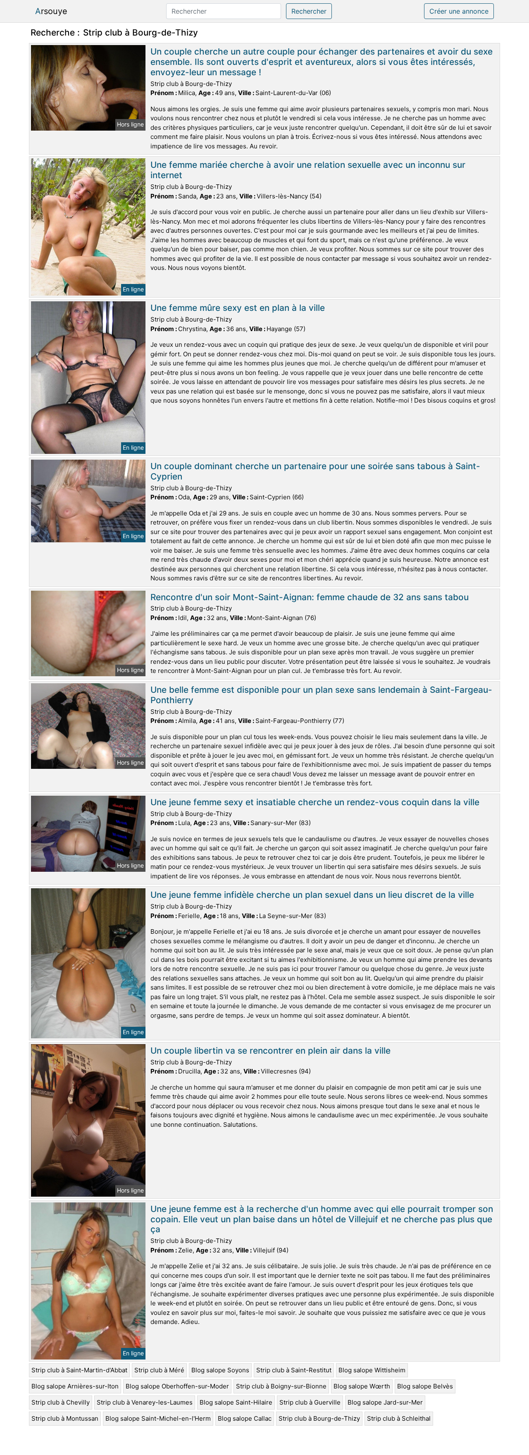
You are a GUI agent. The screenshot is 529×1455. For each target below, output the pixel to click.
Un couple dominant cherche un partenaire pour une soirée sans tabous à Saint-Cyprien (315, 471)
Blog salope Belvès (425, 1386)
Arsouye (51, 11)
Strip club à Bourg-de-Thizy (319, 1418)
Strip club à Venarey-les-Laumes (145, 1402)
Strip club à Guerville (310, 1402)
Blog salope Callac (245, 1418)
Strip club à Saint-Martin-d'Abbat (79, 1370)
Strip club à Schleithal (399, 1418)
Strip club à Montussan (64, 1418)
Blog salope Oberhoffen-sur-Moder (177, 1386)
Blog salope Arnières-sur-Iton (75, 1386)
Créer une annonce (458, 11)
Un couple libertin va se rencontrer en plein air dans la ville (270, 1050)
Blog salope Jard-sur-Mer (385, 1402)
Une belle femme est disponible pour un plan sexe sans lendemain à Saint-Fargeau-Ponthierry (321, 695)
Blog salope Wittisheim (371, 1370)
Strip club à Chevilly (60, 1402)
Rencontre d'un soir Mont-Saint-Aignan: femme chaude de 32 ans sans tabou (309, 597)
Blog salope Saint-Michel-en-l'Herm (158, 1418)
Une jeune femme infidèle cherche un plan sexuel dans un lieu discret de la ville (312, 895)
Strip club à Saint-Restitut (293, 1370)
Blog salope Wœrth (362, 1386)
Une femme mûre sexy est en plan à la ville (237, 308)
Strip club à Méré (159, 1370)
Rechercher (308, 11)
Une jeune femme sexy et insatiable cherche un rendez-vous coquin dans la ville (314, 802)
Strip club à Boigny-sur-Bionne (281, 1386)
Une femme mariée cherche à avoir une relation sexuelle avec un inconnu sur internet (307, 170)
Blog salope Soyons (220, 1370)
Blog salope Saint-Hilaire (236, 1402)
